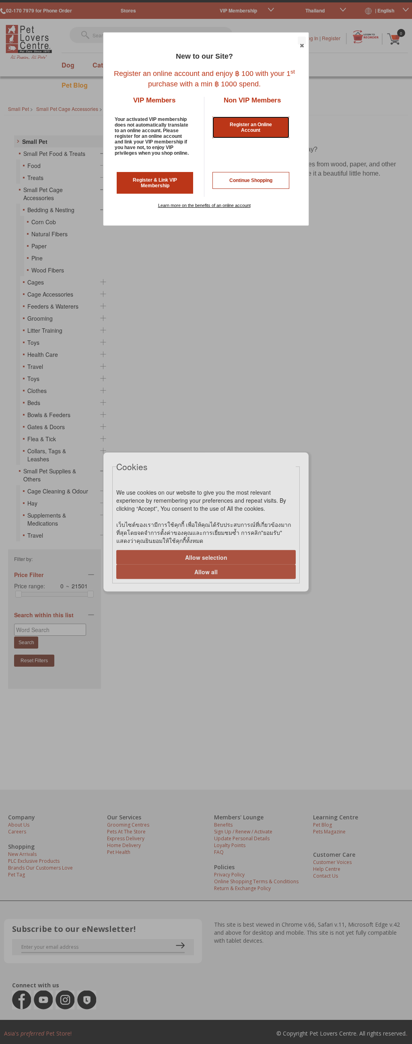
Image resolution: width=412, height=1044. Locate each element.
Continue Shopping (250, 180)
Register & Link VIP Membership (155, 182)
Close (302, 41)
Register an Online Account (251, 127)
